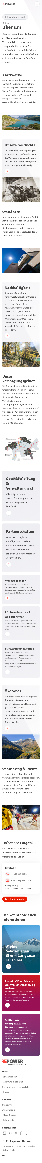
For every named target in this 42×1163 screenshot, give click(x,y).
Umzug (5, 1092)
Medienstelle (8, 1109)
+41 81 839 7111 (19, 874)
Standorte (7, 1104)
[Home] (21, 1062)
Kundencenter (9, 1076)
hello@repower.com (21, 880)
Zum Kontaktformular (14, 899)
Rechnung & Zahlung (12, 1081)
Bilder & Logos (9, 1115)
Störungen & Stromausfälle (16, 1087)
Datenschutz (8, 1150)
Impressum (8, 1146)
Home (7, 23)
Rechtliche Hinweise (25, 1146)
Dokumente (8, 1120)
